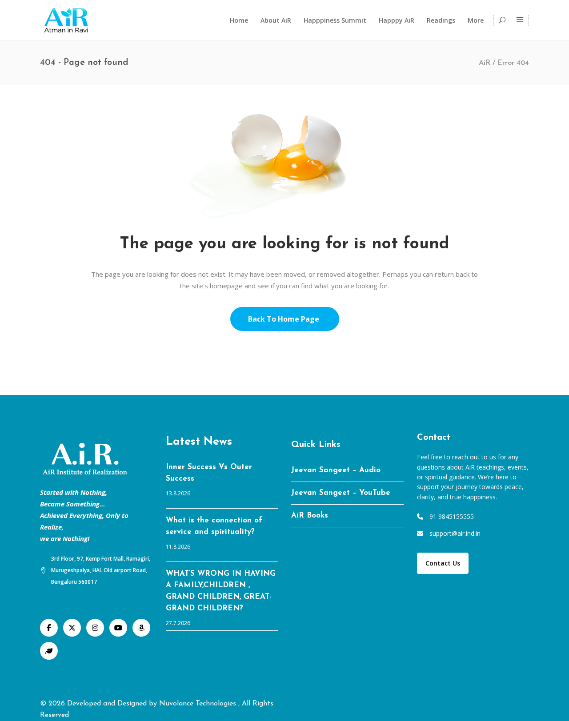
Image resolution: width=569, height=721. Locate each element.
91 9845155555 (451, 516)
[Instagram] (95, 628)
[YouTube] (118, 628)
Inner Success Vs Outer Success (209, 472)
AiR (484, 63)
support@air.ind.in (455, 533)
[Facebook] (49, 628)
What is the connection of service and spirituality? (214, 526)
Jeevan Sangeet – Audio (336, 470)
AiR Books (309, 515)
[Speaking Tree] (49, 651)
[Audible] (141, 628)
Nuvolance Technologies (198, 703)
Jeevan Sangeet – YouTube (340, 493)
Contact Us (442, 563)
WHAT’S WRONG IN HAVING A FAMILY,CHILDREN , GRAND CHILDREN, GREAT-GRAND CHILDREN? (221, 591)
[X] (72, 628)
